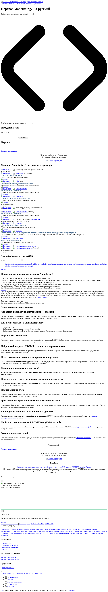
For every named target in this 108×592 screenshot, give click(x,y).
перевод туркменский (31, 533)
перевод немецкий (36, 529)
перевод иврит (33, 531)
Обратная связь (12, 577)
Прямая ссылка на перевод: (10, 485)
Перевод (4, 4)
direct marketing (10, 264)
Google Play (89, 427)
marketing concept (26, 266)
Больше (3, 269)
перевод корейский (75, 531)
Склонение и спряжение (9, 547)
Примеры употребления (9, 545)
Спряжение (24, 4)
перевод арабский (20, 531)
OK (2, 590)
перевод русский (23, 529)
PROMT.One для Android (10, 559)
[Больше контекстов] (4, 179)
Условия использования (9, 524)
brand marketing (14, 266)
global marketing (53, 264)
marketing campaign (23, 264)
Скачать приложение (14, 582)
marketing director (93, 264)
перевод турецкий (15, 533)
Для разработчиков (7, 568)
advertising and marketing (38, 264)
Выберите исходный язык (10, 14)
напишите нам (42, 297)
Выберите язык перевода (10, 123)
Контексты (11, 4)
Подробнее (72, 590)
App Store (79, 427)
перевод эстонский (90, 533)
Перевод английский (8, 529)
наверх (3, 522)
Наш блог (4, 549)
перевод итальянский (83, 529)
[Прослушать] (6, 169)
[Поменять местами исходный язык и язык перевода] (54, 121)
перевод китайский (61, 531)
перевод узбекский (46, 533)
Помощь (10, 579)
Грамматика (38, 4)
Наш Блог (10, 586)
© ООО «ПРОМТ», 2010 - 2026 (42, 524)
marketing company (66, 264)
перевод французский (52, 529)
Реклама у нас (12, 584)
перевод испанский (68, 529)
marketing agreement (80, 264)
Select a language (6, 526)
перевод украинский (61, 533)
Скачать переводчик (9, 151)
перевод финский (76, 533)
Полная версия (24, 524)
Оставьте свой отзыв (83, 438)
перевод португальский (91, 531)
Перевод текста (6, 543)
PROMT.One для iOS (8, 557)
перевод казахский (46, 531)
